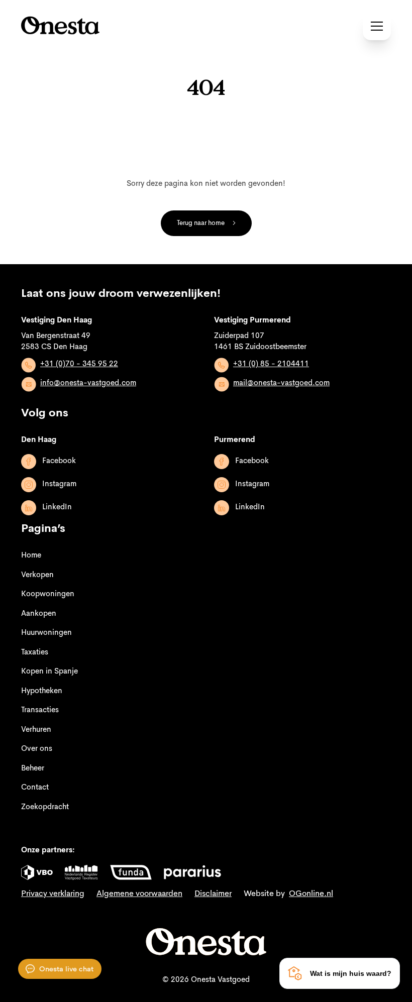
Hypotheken (41, 691)
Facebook (59, 461)
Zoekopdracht (45, 807)
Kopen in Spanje (49, 672)
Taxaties (34, 652)
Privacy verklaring (52, 894)
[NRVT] (81, 872)
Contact (35, 788)
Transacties (40, 710)
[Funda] (131, 872)
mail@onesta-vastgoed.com (281, 383)
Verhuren (36, 730)
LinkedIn (57, 507)
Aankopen (38, 614)
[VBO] (37, 872)
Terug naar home (201, 223)
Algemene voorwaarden (139, 894)
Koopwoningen (47, 594)
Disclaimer (213, 894)
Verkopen (37, 575)
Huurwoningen (46, 633)
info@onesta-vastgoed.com (88, 383)
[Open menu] (377, 26)
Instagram (59, 484)
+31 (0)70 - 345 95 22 (79, 364)
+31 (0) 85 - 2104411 (271, 364)
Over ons (36, 749)
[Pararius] (192, 872)
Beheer (32, 768)
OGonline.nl (311, 894)
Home (31, 556)
